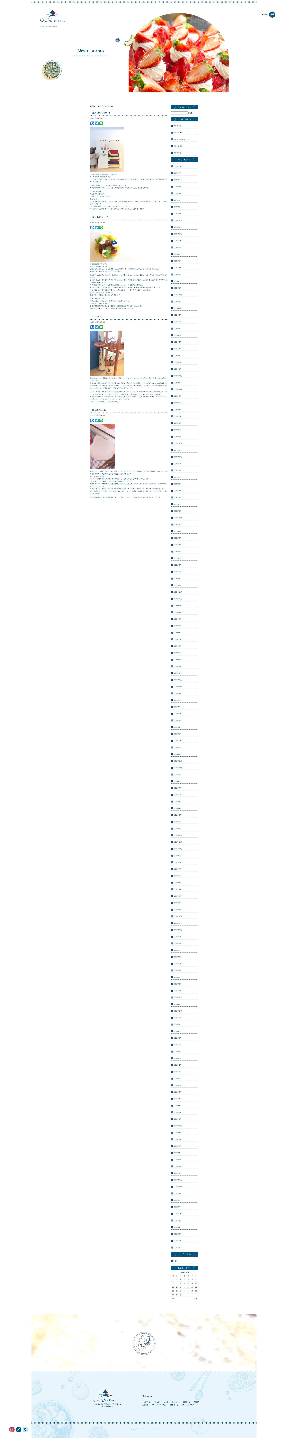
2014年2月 (177, 1112)
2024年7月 (177, 328)
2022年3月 (177, 497)
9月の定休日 (178, 126)
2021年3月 (177, 572)
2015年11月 (178, 1004)
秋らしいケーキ (100, 216)
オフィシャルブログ (188, 1405)
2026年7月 (177, 173)
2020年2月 (177, 659)
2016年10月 (178, 930)
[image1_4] (107, 171)
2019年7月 (177, 707)
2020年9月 (177, 612)
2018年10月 (178, 768)
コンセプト (157, 1402)
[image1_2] (107, 374)
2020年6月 (177, 632)
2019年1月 (177, 747)
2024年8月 (177, 322)
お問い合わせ (174, 1405)
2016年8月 (177, 943)
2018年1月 (177, 828)
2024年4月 (177, 349)
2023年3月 (177, 430)
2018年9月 (177, 774)
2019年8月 (177, 700)
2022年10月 (178, 457)
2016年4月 (177, 970)
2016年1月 (177, 991)
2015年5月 (177, 1045)
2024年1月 (177, 369)
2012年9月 (177, 1193)
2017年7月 (177, 869)
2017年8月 (177, 862)
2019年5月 (177, 720)
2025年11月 (178, 227)
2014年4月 (177, 1099)
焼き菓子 (196, 1402)
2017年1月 (177, 910)
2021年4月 (177, 565)
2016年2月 (177, 984)
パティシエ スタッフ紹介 (158, 1405)
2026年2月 (177, 207)
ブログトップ (184, 107)
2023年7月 (177, 409)
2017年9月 (177, 855)
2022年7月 (177, 477)
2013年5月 (177, 1146)
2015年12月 (178, 997)
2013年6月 (177, 1139)
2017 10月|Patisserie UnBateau (48, 26)
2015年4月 (177, 1051)
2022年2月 (177, 504)
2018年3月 (177, 815)
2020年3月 (177, 653)
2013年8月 (177, 1132)
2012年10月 (178, 1187)
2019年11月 (178, 680)
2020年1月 (177, 666)
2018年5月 (177, 801)
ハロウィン (98, 316)
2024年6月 (177, 335)
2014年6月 (177, 1085)
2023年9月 (177, 396)
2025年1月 (177, 288)
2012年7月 (177, 1207)
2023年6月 (177, 416)
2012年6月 (177, 1214)
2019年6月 (177, 714)
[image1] (102, 467)
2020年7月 (177, 626)
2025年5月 (177, 261)
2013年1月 (177, 1166)
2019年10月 (178, 687)
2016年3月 (177, 977)
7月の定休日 (178, 146)
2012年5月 (177, 1220)
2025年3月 (177, 274)
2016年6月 (177, 957)
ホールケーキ (176, 1402)
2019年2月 (177, 741)
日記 (175, 1261)
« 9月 (172, 1299)
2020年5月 (177, 639)
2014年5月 (177, 1092)
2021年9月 (177, 538)
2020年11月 (178, 599)
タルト (166, 1402)
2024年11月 (178, 301)
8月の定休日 (178, 132)
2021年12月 (178, 518)
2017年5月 (177, 882)
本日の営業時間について (182, 139)
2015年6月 (177, 1038)
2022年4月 (177, 491)
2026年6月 (177, 180)
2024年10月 (178, 308)
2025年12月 (178, 220)
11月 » (196, 1299)
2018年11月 (178, 761)
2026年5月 (177, 187)
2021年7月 (177, 545)
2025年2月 (177, 281)
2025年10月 (178, 234)
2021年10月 (178, 531)
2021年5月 (177, 558)
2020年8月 (177, 619)
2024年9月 (177, 315)
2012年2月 (177, 1241)
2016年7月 (177, 950)
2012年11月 (178, 1180)
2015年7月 (177, 1031)
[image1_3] (112, 260)
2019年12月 (178, 673)
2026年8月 (177, 166)
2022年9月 (177, 464)
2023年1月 (177, 437)
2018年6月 (177, 795)
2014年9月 (177, 1078)
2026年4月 (177, 193)
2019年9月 (177, 693)
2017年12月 (178, 835)
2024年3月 (177, 355)
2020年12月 (178, 592)
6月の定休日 (178, 153)
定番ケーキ (186, 1402)
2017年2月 (177, 903)
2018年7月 (177, 788)
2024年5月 (177, 342)
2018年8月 (177, 781)
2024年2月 (177, 362)
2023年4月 (177, 423)
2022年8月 (177, 470)
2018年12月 (178, 754)
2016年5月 (177, 964)
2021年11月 (178, 524)
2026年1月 (177, 214)
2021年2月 (177, 578)
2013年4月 (177, 1153)
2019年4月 (177, 727)
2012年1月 (177, 1247)
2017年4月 (177, 889)
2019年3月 (177, 734)
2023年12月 (178, 376)
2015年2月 (177, 1065)
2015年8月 (177, 1024)
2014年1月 (177, 1119)
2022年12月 (178, 443)
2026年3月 (177, 200)
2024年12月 (178, 295)
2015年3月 (177, 1058)
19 (188, 1287)
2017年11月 (178, 842)
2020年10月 (178, 605)
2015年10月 (178, 1011)
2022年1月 (177, 511)
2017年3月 (177, 896)
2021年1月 (177, 585)
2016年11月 (178, 923)
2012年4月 (177, 1227)
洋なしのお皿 (99, 409)
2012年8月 (177, 1200)
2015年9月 (177, 1018)
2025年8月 (177, 247)
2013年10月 (178, 1126)
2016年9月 (177, 937)
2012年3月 (177, 1234)
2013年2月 (177, 1160)
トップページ (146, 1402)
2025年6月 (177, 254)
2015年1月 (177, 1072)
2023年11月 (178, 382)
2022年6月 (177, 484)
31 (180, 1295)
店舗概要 (145, 1405)
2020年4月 (177, 646)
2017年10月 (178, 849)
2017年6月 (177, 876)
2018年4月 (177, 808)
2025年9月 (177, 241)
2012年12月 (178, 1173)
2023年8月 (177, 403)
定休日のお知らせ (101, 112)
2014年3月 (177, 1105)
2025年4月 (177, 268)
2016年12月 (178, 916)
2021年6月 (177, 551)
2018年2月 (177, 822)
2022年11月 (178, 450)
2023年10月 (178, 389)
